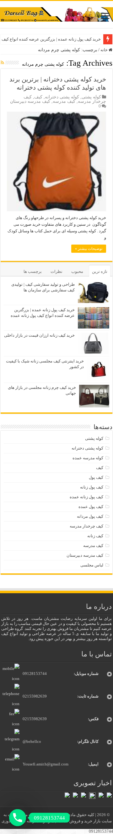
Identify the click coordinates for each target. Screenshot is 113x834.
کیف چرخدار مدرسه (86, 526)
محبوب (77, 271)
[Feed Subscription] (2, 62)
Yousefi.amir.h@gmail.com (45, 764)
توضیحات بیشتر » (88, 248)
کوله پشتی (91, 97)
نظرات (56, 271)
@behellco (32, 741)
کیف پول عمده (90, 506)
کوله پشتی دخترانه (62, 97)
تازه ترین (99, 271)
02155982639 (35, 696)
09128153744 (35, 673)
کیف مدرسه (64, 101)
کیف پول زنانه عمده (86, 496)
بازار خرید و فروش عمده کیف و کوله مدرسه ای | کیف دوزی (52, 821)
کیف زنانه (95, 535)
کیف (38, 97)
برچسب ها (33, 271)
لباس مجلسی (91, 565)
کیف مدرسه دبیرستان (30, 101)
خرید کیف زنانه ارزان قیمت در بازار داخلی (39, 335)
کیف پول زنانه (91, 487)
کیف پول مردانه (90, 516)
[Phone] (17, 817)
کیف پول (96, 477)
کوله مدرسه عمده (88, 458)
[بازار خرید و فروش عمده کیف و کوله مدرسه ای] (56, 14)
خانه (104, 49)
